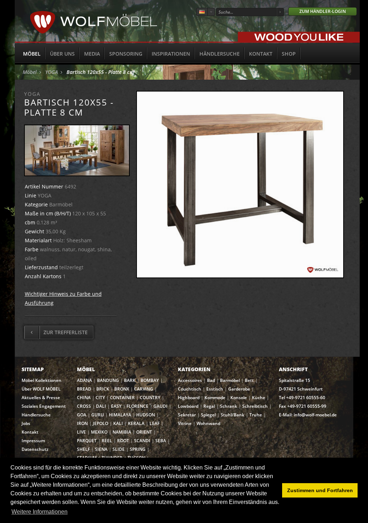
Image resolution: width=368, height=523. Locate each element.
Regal (209, 406)
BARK (129, 380)
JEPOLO (100, 423)
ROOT (123, 441)
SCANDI (142, 441)
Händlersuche (219, 53)
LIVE (81, 432)
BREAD (84, 389)
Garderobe (239, 389)
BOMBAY (150, 380)
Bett (249, 380)
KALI (118, 423)
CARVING (143, 389)
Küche (258, 397)
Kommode (214, 397)
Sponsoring (125, 53)
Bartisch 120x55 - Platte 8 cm (100, 72)
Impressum (33, 441)
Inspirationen (171, 53)
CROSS (84, 406)
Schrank (228, 406)
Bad (211, 380)
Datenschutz (35, 449)
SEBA (160, 441)
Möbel (32, 53)
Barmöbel (230, 380)
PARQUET (87, 441)
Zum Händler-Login (322, 11)
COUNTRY (150, 397)
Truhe (255, 415)
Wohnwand (208, 423)
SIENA (101, 449)
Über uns (62, 53)
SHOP (289, 53)
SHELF (83, 449)
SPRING (138, 449)
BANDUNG (108, 380)
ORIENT (144, 432)
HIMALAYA (120, 415)
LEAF (155, 423)
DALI (101, 406)
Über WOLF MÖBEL (41, 389)
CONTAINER (122, 397)
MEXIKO (99, 432)
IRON (82, 423)
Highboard (188, 397)
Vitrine (185, 423)
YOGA (51, 72)
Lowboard (188, 406)
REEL (107, 441)
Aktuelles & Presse (41, 397)
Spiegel (208, 415)
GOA (81, 415)
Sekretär (187, 415)
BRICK (102, 389)
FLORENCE (137, 406)
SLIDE (118, 449)
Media (92, 53)
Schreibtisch (255, 406)
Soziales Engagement (44, 406)
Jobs (26, 423)
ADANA (84, 380)
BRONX (121, 389)
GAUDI (160, 406)
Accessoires (190, 380)
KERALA (136, 423)
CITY (100, 397)
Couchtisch (189, 389)
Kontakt (260, 53)
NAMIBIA (121, 432)
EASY (116, 406)
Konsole (238, 397)
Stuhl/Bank (232, 415)
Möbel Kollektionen (41, 380)
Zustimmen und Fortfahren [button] (320, 490)
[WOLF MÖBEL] (93, 32)
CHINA (84, 397)
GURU (97, 415)
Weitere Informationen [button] (40, 512)
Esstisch (214, 389)
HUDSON (145, 415)
